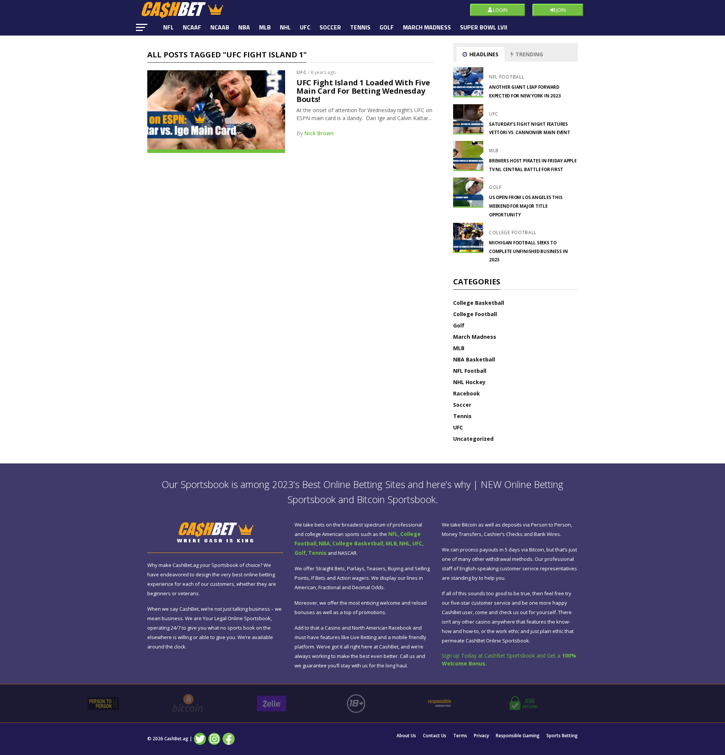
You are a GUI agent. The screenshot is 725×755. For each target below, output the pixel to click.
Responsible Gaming (518, 735)
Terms (460, 735)
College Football (475, 314)
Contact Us (434, 735)
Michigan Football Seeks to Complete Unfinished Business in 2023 (528, 251)
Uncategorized (473, 438)
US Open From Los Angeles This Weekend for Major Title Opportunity (525, 206)
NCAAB (219, 27)
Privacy (481, 735)
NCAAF (192, 27)
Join (560, 9)
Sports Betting (562, 735)
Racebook (466, 393)
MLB (265, 27)
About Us (406, 735)
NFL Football (469, 370)
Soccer (330, 27)
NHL (285, 27)
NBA (244, 27)
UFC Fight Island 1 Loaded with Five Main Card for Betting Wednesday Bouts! (363, 91)
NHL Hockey (469, 382)
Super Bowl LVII (483, 27)
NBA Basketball (474, 359)
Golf (386, 27)
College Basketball (478, 302)
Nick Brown (319, 133)
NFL (168, 27)
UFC (305, 27)
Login (500, 9)
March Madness (427, 27)
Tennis (360, 27)
